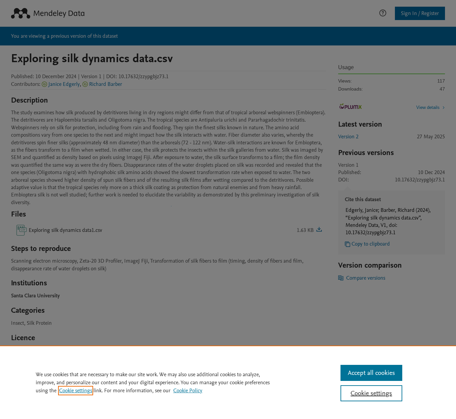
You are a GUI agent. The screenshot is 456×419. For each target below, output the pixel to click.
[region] (228, 382)
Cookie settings (75, 390)
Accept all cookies (371, 373)
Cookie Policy (187, 390)
